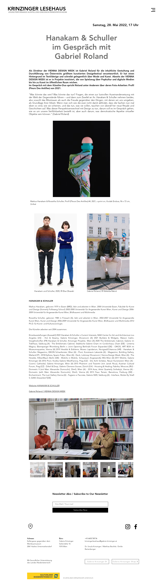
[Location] (30, 526)
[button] (153, 10)
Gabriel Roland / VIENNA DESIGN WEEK (47, 391)
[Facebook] (135, 526)
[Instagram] (127, 526)
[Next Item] (128, 429)
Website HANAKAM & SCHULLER (44, 385)
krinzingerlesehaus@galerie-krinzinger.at (101, 541)
